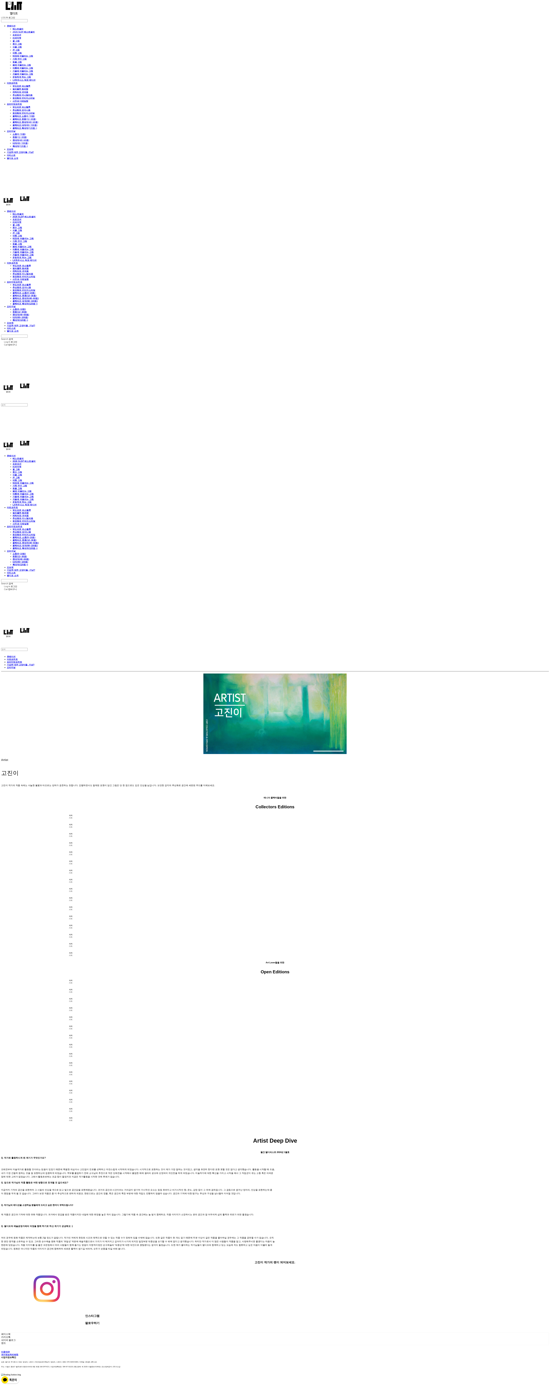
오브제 (10, 149)
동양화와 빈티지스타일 (24, 98)
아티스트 (11, 155)
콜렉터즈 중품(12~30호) (24, 119)
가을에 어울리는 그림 (23, 70)
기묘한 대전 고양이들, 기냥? (20, 152)
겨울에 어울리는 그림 (23, 73)
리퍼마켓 (17, 37)
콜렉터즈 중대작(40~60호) (25, 122)
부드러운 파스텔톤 (21, 86)
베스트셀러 (18, 28)
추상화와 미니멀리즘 (23, 95)
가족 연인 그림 (20, 58)
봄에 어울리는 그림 (22, 64)
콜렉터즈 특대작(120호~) (25, 128)
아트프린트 (12, 83)
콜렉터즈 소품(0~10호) (24, 116)
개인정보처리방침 (9, 1354)
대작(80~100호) (20, 143)
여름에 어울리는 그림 (23, 67)
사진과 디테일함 (20, 101)
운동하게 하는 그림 (22, 76)
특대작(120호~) (20, 146)
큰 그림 (16, 49)
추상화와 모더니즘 (21, 110)
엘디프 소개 (12, 158)
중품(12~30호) (20, 137)
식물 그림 (17, 46)
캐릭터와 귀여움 (20, 92)
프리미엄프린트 (14, 104)
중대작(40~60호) (21, 140)
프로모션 (17, 34)
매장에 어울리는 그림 (23, 55)
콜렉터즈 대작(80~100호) (25, 125)
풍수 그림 (17, 43)
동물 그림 (17, 61)
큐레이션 (11, 25)
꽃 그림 (16, 40)
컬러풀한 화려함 (20, 89)
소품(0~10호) (19, 134)
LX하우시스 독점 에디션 (24, 79)
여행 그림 (17, 52)
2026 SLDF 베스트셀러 (24, 31)
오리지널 (11, 131)
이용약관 (5, 1352)
